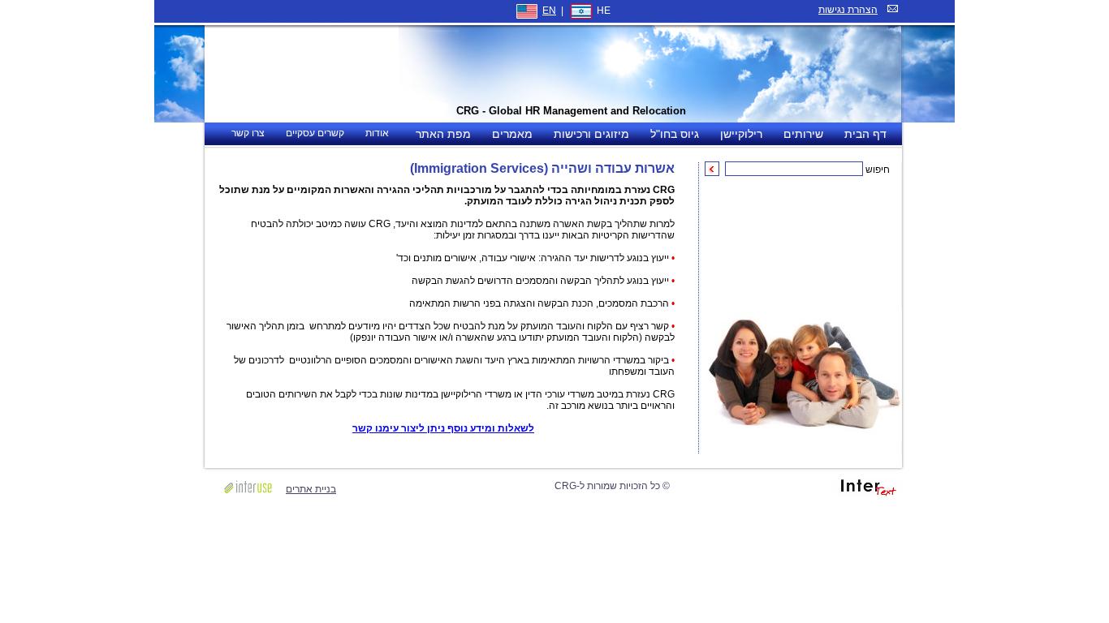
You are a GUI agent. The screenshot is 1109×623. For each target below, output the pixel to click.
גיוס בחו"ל (674, 133)
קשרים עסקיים (315, 133)
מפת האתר (443, 133)
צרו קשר (248, 133)
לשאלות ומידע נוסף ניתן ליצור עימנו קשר (443, 428)
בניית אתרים (311, 489)
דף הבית (865, 133)
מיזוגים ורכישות (591, 133)
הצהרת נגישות (848, 9)
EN (549, 10)
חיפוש (877, 169)
